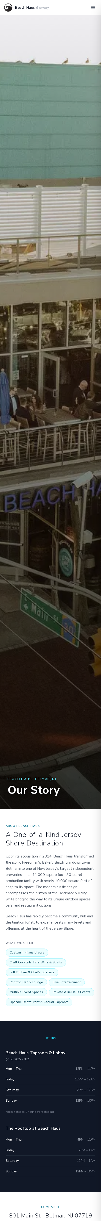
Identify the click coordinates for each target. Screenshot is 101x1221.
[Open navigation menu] (93, 7)
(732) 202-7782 (17, 1059)
